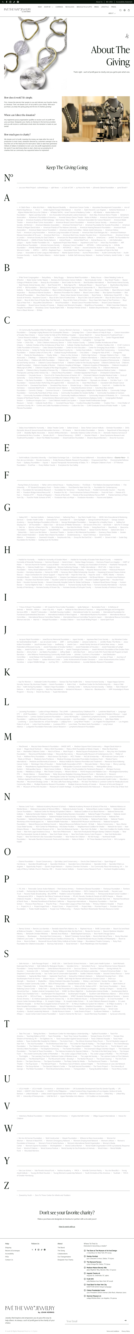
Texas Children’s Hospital (100, 1039)
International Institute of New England (62, 615)
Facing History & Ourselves (28, 485)
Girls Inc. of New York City (38, 527)
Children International (89, 358)
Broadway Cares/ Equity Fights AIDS (49, 308)
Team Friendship (54, 1036)
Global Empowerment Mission (74, 530)
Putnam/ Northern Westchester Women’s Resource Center (96, 909)
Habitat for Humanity (27, 560)
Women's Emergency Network (58, 1141)
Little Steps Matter (112, 719)
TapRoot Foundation (99, 1034)
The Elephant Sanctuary (50, 1049)
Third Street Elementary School (58, 1069)
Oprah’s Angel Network (53, 867)
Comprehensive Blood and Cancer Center (58, 398)
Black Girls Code (85, 290)
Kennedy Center (74, 687)
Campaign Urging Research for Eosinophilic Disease (49, 332)
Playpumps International (76, 901)
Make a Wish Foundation (54, 749)
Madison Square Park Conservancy (88, 746)
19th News (55, 188)
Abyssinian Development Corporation (106, 207)
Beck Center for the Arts (71, 283)
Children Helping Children (67, 358)
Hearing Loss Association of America (93, 565)
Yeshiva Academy (64, 1171)
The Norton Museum (85, 1059)
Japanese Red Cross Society (97, 639)
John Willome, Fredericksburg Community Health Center (49, 655)
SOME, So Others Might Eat (72, 991)
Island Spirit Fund (107, 620)
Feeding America (72, 485)
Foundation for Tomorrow (65, 490)
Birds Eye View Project (48, 288)
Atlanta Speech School (70, 253)
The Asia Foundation (35, 1044)
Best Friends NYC (54, 285)
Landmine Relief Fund (107, 712)
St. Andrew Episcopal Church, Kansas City (48, 999)
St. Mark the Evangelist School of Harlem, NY (51, 1004)
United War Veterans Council (90, 1094)
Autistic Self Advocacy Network (80, 255)
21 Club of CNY (67, 188)
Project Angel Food (41, 906)
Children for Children (47, 358)
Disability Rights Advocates (34, 433)
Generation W (65, 520)
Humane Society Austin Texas (79, 585)
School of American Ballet (110, 971)
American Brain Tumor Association (39, 222)
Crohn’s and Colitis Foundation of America (53, 406)
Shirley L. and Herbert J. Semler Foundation (99, 981)
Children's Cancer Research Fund (51, 363)
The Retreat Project (48, 1064)
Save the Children (97, 969)
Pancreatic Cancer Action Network (41, 889)
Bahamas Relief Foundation (77, 277)
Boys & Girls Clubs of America (74, 300)
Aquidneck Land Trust (89, 243)
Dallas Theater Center (55, 428)
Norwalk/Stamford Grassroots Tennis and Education (49, 839)
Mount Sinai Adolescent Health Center (59, 779)
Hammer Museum (52, 562)
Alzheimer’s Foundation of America (42, 217)
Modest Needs (44, 774)
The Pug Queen (32, 1064)
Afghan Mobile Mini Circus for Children (32, 212)
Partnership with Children (71, 891)
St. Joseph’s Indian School (73, 1001)
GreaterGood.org (73, 535)
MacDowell (23, 746)
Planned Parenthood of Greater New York (94, 899)
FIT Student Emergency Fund (39, 487)
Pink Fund (52, 899)
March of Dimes (54, 751)
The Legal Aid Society (89, 1056)
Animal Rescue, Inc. (98, 240)
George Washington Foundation (73, 522)
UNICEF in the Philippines (57, 1091)
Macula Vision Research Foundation (45, 746)
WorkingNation (56, 1146)
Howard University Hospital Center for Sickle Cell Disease (68, 582)
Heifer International (88, 567)
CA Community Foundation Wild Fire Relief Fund (37, 330)
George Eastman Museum (98, 520)
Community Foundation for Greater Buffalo (77, 393)
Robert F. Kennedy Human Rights (77, 936)
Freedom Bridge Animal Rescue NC (37, 492)
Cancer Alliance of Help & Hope (98, 332)
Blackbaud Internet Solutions (40, 293)
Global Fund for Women (98, 530)
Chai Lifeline (84, 353)
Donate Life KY (48, 435)
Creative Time (109, 403)
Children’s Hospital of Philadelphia (96, 365)
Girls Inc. (22, 527)
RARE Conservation (102, 929)
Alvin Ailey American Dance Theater (103, 215)
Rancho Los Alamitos (41, 929)
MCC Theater (76, 757)
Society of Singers (107, 989)
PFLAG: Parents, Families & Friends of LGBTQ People (93, 896)
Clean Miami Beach (89, 383)
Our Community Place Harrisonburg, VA (106, 867)
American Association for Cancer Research (94, 220)
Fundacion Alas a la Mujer (64, 497)
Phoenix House (40, 899)
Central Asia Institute (84, 350)
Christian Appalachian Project (85, 373)
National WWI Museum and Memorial (85, 822)
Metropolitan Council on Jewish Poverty (78, 767)
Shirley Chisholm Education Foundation (64, 981)
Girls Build (107, 525)
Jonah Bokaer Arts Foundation (40, 657)
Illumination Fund (98, 607)
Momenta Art (101, 774)
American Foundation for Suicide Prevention (102, 225)
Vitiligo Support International (104, 1116)
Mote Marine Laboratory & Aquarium (108, 777)
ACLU (37, 210)
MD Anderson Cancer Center (113, 757)
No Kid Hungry (93, 837)
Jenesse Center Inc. (89, 642)
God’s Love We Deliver (38, 532)
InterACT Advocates (39, 612)
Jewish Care (71, 644)
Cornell (29, 403)
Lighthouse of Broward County (41, 719)
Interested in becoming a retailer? (95, 1246)
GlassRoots (112, 527)
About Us (99, 2)
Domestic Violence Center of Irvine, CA (85, 433)
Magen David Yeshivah (32, 749)
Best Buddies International (94, 283)
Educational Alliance (105, 458)
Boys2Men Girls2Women (42, 303)
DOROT (78, 435)
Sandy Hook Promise (36, 969)
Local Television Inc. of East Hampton (43, 722)
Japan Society (77, 639)
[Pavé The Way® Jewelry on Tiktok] (14, 2)
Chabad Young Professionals (65, 353)
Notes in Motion (78, 839)
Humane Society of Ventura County (108, 587)
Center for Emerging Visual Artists (102, 348)
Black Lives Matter (102, 290)
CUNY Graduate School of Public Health (102, 406)
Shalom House (49, 979)
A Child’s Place (24, 207)
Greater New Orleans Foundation (51, 535)
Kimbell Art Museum (74, 689)
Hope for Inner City (78, 575)
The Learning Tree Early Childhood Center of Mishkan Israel (54, 1056)
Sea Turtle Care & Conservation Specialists (60, 974)
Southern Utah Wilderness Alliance (102, 994)
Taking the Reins (39, 1034)
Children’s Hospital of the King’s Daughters (51, 368)
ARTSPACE (67, 248)
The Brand (61, 1247)
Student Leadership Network (38, 1011)
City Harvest (86, 378)
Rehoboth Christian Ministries (37, 934)
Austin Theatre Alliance (42, 255)
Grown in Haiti (110, 537)
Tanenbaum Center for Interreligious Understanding (68, 1034)
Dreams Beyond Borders (96, 438)
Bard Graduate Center (93, 280)
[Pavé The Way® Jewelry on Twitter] (3, 2)
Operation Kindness (57, 864)
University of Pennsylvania (33, 1096)
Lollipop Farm (66, 722)
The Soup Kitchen (32, 1066)
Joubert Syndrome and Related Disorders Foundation (76, 657)
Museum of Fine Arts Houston (34, 787)
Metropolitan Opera (33, 769)
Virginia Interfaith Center (80, 1116)
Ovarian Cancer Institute (64, 869)
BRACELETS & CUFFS (84, 7)
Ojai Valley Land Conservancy (66, 861)
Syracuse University (118, 1014)
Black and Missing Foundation (37, 290)
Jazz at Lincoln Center (48, 642)
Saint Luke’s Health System (100, 964)
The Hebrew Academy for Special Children (71, 1051)
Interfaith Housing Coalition (60, 612)
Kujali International (60, 692)
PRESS (113, 7)
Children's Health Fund (80, 360)
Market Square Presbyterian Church (90, 751)
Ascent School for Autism (92, 248)
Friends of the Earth (62, 495)
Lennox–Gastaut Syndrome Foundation (46, 717)
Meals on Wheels (24, 759)
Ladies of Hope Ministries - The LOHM (53, 712)
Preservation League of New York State (75, 904)
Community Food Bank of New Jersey (43, 393)
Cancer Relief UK (85, 335)
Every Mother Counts (47, 465)
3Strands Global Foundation (103, 188)
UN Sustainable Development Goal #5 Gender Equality (94, 1089)
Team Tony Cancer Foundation (75, 1036)
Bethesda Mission (85, 285)
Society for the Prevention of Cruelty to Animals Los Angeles (73, 989)
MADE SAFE (66, 746)
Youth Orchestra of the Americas (97, 1173)
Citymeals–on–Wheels (98, 380)
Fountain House (84, 490)
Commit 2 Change (36, 390)
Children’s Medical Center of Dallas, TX (85, 368)
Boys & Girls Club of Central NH (90, 298)
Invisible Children (67, 620)
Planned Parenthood (68, 899)
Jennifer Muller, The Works (110, 642)
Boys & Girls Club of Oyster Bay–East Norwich (42, 300)
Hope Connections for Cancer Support (40, 575)
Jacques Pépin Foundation (29, 639)
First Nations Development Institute (106, 485)
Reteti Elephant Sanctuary (81, 934)
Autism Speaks (59, 255)
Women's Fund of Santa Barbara (51, 1143)
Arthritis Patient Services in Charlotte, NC (44, 248)
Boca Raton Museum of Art (47, 295)
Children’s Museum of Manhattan (73, 370)
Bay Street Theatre (112, 280)
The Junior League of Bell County (74, 1054)
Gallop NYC (23, 517)
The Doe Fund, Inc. (101, 1046)
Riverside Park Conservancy (51, 936)
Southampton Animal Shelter (97, 991)
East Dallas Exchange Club (59, 458)
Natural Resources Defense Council (42, 824)
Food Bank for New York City (80, 487)
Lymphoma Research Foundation (82, 727)
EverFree (31, 465)
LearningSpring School (85, 714)
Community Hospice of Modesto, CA (103, 395)
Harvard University (68, 565)
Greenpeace (30, 537)
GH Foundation (35, 525)
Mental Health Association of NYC (69, 764)
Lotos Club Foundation (41, 724)
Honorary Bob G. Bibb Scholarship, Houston (78, 572)
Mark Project (68, 751)
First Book (86, 485)
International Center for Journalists (86, 612)
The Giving (61, 1250)
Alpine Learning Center (37, 215)
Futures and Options (104, 497)
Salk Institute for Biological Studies (50, 966)
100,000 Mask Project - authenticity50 (33, 188)
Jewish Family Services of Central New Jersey (97, 644)
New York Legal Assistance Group (37, 832)
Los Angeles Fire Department (104, 722)
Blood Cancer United (91, 293)
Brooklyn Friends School (76, 308)
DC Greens (67, 430)
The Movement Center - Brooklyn (61, 1059)
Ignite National (83, 607)
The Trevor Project (100, 1066)
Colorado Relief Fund (36, 388)
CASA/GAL (29, 343)
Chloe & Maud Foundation (62, 373)
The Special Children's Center (54, 1066)
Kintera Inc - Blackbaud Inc (95, 689)
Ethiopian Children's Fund (101, 463)
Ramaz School (24, 929)
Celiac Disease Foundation (53, 348)
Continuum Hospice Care (36, 400)
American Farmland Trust (72, 225)
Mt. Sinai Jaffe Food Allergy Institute (65, 782)
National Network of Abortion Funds (92, 817)
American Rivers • (107, 235)
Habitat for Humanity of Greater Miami (52, 560)
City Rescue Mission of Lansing (58, 380)
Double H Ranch (91, 435)
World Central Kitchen (73, 1146)
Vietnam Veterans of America (56, 1116)
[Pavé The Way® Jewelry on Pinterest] (18, 2)
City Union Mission (80, 380)
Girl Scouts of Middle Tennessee (68, 525)
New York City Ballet (89, 829)
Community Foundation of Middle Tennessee (41, 395)
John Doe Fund (79, 652)
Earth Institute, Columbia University (32, 458)
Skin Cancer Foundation (109, 986)
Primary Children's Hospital (103, 904)
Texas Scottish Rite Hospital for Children (41, 1041)
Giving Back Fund (98, 527)
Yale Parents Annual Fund (44, 1171)
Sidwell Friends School (76, 984)
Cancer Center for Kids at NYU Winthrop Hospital (57, 335)
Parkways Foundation (111, 889)
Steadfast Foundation (94, 1006)
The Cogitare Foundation (80, 1046)
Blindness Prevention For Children (67, 293)
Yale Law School (25, 1171)
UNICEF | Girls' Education (34, 1091)
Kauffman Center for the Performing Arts (95, 684)
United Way (108, 1094)
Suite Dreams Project (82, 1011)
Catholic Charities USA (105, 345)
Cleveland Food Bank (38, 385)
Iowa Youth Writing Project (87, 620)
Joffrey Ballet (65, 652)
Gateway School (53, 517)
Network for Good (115, 827)
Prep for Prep (51, 904)
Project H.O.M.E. (72, 906)
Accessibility (9, 1254)
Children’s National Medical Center (103, 370)
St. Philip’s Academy (114, 1004)
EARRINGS (59, 7)
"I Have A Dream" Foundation (30, 607)
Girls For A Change (121, 525)
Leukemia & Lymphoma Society (93, 717)
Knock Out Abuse (43, 692)
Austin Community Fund (111, 253)
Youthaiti (116, 1173)
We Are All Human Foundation (30, 1138)
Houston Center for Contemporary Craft (67, 580)
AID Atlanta (98, 212)
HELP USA (102, 567)
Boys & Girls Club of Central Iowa (62, 298)
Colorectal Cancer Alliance (57, 388)
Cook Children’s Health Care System (62, 400)
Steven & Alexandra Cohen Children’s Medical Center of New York (51, 1009)
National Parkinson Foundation (40, 819)
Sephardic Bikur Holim (37, 976)
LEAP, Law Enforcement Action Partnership (56, 714)
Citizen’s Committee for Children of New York (62, 378)
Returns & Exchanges (12, 1250)
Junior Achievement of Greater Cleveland (79, 660)
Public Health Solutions (38, 909)
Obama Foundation (26, 861)
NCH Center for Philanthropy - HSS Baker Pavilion (55, 827)
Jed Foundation (73, 642)
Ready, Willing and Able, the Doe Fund (67, 931)
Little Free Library (95, 719)
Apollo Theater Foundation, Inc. (38, 243)
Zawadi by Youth (25, 1195)
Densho (101, 430)
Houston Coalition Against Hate (97, 580)
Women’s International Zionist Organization (83, 1143)
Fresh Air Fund (107, 492)
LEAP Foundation (30, 714)
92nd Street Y (122, 188)
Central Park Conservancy (105, 350)
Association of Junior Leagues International (42, 253)
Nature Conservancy (105, 824)
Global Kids (22, 532)
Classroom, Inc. (73, 383)
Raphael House (86, 929)
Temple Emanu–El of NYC (100, 1036)
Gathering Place (69, 517)
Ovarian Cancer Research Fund (89, 869)
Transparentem (79, 1069)
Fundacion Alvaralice (86, 497)
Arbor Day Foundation (109, 243)
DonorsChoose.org (65, 435)
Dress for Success (117, 438)
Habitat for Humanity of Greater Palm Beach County (91, 560)
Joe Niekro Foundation (48, 652)
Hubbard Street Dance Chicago (105, 582)
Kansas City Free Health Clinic (71, 682)
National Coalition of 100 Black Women (89, 812)
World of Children (30, 1148)
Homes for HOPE (51, 572)
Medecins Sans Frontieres (44, 759)
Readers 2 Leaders (42, 931)
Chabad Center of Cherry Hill (40, 353)
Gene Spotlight (79, 520)
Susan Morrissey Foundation (96, 1014)
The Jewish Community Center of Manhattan (41, 1054)
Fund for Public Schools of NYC (39, 497)
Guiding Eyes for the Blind (48, 540)
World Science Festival (49, 1148)
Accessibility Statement (124, 2)
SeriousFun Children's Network (80, 976)
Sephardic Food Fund (58, 976)
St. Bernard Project (97, 999)
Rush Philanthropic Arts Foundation (93, 944)
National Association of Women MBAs (45, 809)
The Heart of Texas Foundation (40, 1051)
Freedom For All (60, 492)
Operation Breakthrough (37, 864)
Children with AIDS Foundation (43, 360)
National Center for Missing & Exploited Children (53, 812)
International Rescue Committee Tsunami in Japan (82, 617)
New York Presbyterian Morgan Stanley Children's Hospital (96, 832)
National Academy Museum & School (51, 806)
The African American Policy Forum (89, 1041)
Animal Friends (65, 240)
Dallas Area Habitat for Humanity (31, 428)
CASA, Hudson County (76, 343)
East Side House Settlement (83, 458)
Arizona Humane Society (50, 245)
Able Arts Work (38, 207)
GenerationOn (51, 520)
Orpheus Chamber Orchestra (77, 867)
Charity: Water (52, 355)
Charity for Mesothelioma (34, 355)
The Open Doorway (33, 1061)
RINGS (96, 7)
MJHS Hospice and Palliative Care (93, 772)
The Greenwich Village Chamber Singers (99, 1049)
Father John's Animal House (52, 485)
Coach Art (106, 385)
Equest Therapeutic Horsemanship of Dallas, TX (69, 463)
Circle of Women (35, 378)
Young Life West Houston (40, 1173)
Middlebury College (33, 772)
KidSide (109, 687)
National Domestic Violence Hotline (39, 814)
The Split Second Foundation (79, 1066)
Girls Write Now (57, 527)
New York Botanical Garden (67, 829)
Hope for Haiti (63, 575)
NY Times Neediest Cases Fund (99, 839)
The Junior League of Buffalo (101, 1054)
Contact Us (9, 1260)
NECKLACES (69, 7)
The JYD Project (122, 1054)
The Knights (23, 1056)
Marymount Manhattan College (41, 754)
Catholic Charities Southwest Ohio (80, 345)
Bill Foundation (31, 288)
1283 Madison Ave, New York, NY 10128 (100, 1281)
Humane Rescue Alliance (55, 585)
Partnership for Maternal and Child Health (42, 891)
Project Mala (86, 906)
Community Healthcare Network (73, 395)
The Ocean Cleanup (104, 1059)
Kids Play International (54, 689)
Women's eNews (107, 1141)
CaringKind (87, 340)
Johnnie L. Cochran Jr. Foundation (87, 655)
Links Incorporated (63, 719)
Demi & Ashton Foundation (84, 430)
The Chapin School (104, 1044)
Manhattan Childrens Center (34, 751)
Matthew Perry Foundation (34, 757)
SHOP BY (47, 7)
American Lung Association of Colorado (63, 233)
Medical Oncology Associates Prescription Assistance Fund (80, 759)
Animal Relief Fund (81, 240)
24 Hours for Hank (83, 188)
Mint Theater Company (53, 772)
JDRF (62, 642)
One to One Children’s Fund (91, 861)
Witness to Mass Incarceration (91, 1138)
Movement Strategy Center (37, 782)
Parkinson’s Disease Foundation (88, 889)
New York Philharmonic (62, 832)
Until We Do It (52, 1096)
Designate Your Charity (65, 1260)
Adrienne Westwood (117, 210)
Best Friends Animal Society (118, 283)
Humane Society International (105, 585)
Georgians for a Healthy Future (101, 522)
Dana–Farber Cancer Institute (92, 428)
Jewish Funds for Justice (34, 649)
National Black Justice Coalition (98, 809)
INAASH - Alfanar (33, 610)
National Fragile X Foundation (99, 814)
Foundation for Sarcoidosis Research (37, 490)
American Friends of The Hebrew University (60, 228)
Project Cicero (57, 906)
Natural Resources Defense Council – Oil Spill (76, 824)
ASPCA (36, 250)
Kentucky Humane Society (93, 687)
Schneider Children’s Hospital (52, 971)
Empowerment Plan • (100, 460)
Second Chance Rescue (112, 974)
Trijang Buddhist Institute (98, 1069)
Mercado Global (91, 764)
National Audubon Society (73, 809)
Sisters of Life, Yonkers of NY (85, 986)
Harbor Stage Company (84, 562)
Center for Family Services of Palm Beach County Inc (52, 350)
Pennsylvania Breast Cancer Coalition (112, 894)
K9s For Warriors (25, 682)
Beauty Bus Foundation (50, 283)
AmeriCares (101, 238)
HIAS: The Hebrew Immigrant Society (69, 570)
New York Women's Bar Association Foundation (44, 837)
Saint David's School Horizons (74, 964)
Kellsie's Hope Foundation (54, 687)
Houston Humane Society (33, 582)
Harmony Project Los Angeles (108, 562)
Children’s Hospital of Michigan (69, 365)
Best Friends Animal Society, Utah (32, 285)
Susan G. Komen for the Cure (70, 1014)
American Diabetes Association (47, 225)
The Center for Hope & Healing (81, 1044)
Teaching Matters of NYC (35, 1036)
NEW (40, 7)
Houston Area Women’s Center (37, 580)
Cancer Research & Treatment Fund (108, 335)
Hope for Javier (94, 575)
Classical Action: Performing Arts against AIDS (46, 383)
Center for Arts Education (76, 348)
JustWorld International (71, 662)
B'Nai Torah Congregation (29, 277)
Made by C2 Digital (30, 1331)
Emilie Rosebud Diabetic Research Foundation (70, 460)
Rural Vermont (71, 944)
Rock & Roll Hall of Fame (102, 936)
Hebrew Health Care (35, 567)
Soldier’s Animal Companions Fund (45, 991)
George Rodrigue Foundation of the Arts (43, 522)
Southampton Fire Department (53, 994)
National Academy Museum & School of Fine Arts (88, 806)
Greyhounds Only (64, 537)
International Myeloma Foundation (93, 615)
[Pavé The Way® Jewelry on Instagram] (10, 2)
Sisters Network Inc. (63, 986)
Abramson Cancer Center (79, 207)
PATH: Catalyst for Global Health (96, 891)
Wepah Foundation (69, 1138)
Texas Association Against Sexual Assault (72, 1039)
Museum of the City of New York (115, 787)
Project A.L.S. (26, 906)
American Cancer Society (97, 222)
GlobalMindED (54, 530)
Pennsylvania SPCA (25, 896)
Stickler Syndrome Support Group (92, 1009)
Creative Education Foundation (88, 403)
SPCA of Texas (36, 996)
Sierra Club (92, 984)
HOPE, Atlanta (108, 575)
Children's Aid (63, 360)
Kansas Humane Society (94, 682)
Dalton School (72, 428)
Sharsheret (31, 981)
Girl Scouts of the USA (92, 525)
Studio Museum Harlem (61, 1011)
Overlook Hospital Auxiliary (114, 869)
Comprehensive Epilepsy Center (90, 398)
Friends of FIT (28, 495)
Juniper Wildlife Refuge (36, 662)
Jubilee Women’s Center (51, 660)
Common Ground (52, 390)
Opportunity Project (34, 867)
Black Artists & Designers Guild (64, 290)
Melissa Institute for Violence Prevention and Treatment (80, 762)
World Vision (103, 1148)
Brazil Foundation (62, 303)
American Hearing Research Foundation (95, 228)
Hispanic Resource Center (97, 570)
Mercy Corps (105, 764)
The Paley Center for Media (74, 1061)
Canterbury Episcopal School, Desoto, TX (87, 338)
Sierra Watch (105, 984)
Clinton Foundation (91, 385)
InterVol (36, 620)
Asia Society (110, 248)
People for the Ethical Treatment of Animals (53, 896)
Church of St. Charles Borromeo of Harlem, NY (62, 375)
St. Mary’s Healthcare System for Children (88, 1004)
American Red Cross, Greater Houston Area (79, 235)
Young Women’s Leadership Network (67, 1173)
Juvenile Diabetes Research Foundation (98, 662)
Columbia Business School (81, 388)
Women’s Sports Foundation (36, 1146)
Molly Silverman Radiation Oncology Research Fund (73, 774)
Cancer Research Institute (28, 338)
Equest (45, 463)
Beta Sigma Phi (70, 285)
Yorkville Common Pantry (92, 1171)
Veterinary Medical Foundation (30, 1116)
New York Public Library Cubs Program (86, 834)
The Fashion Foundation (72, 1049)
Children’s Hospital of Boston (44, 365)
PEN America (89, 894)
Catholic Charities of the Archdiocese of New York (45, 345)
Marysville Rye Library (64, 754)
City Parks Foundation (34, 380)
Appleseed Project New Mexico (65, 243)
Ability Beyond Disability (57, 207)
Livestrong (22, 722)
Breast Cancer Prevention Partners (85, 303)
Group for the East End (82, 537)
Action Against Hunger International (57, 210)
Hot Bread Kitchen (97, 577)
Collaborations (63, 1254)
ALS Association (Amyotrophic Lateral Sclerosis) (67, 215)
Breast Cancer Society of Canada (41, 305)
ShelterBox (42, 981)
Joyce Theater (33, 660)
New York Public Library (59, 834)
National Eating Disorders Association (70, 814)
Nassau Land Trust (26, 806)
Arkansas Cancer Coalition (73, 245)
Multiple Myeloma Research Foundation (49, 784)
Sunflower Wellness (101, 1011)
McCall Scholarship (91, 757)
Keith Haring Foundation (32, 687)
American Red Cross (52, 235)
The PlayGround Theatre (97, 1061)
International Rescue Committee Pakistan (44, 617)
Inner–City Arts (48, 610)
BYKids (39, 310)
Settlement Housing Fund (106, 976)
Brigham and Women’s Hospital (69, 305)
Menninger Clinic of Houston (42, 764)
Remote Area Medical (59, 934)
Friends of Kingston (44, 495)
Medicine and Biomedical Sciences (43, 762)
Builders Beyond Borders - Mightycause (104, 308)
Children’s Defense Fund (110, 363)
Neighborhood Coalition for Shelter (91, 827)
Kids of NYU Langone (34, 689)
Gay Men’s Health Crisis (87, 517)
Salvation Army (73, 966)
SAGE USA (56, 964)
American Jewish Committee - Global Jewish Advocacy (80, 230)
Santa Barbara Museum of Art (59, 969)
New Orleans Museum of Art (43, 829)
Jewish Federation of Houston (87, 647)
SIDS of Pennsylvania (56, 984)
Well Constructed (52, 1138)
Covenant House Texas (65, 403)
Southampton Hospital (77, 994)
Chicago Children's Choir (109, 355)
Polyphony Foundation (98, 901)
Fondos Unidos (59, 487)
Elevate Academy (43, 460)
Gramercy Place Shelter (108, 532)
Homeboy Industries (34, 572)
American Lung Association (34, 233)
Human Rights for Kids (33, 585)
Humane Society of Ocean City (48, 587)
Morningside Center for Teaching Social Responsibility (70, 777)
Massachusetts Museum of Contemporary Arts (94, 754)
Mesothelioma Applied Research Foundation (43, 767)
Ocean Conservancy (44, 861)
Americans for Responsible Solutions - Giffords (75, 238)
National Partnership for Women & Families (71, 819)
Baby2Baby (46, 277)
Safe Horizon (24, 964)
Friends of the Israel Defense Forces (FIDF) (89, 495)
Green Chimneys (89, 535)
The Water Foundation (34, 1069)
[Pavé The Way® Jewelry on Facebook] (6, 2)
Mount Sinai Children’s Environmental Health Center (97, 779)
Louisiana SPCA (59, 724)
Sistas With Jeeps (46, 986)
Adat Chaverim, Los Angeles (95, 210)
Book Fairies (96, 295)
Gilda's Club (48, 525)
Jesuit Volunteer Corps (43, 644)
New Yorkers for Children (75, 837)
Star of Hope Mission (48, 1006)
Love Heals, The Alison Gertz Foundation (84, 724)
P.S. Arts (22, 889)
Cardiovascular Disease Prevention (66, 340)
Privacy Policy (126, 1331)
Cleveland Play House (58, 385)
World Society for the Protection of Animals (78, 1148)
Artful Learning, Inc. (103, 245)
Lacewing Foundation (27, 712)
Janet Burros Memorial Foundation (56, 639)
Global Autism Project (37, 530)
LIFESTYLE (105, 7)
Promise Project (101, 906)
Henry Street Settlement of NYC (40, 570)
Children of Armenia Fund (110, 358)
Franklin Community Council (104, 490)
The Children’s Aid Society (39, 1046)
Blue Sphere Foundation (112, 293)
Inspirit (59, 610)
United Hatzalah (32, 1094)
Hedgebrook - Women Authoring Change (62, 567)
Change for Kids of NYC (101, 353)
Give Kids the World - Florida (78, 527)
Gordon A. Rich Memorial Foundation (81, 532)
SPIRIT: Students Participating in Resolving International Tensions (95, 996)
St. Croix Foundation (115, 999)
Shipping (8, 1247)
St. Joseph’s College (53, 1001)
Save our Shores (80, 969)
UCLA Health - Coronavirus (42, 1089)
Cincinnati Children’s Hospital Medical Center (100, 375)
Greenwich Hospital (46, 537)
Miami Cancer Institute (52, 769)
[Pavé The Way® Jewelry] (17, 10)
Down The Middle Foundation (48, 438)
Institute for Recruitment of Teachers (79, 610)
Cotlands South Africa (44, 403)
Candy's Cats (45, 338)
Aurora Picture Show (91, 253)
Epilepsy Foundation (32, 463)
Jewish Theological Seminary (77, 649)
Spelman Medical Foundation (56, 996)
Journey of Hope (106, 657)
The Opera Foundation (52, 1061)
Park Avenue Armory (65, 889)
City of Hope (99, 378)
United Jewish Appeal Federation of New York (58, 1094)
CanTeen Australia (61, 338)
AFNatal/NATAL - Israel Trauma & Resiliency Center (70, 212)
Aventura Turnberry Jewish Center (109, 255)
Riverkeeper (32, 936)
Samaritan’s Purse (88, 966)
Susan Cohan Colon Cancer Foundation (41, 1014)
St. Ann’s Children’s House (77, 999)
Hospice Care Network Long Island (73, 577)
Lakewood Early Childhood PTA (82, 712)
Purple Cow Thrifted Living (60, 909)
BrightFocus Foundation (94, 305)
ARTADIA (90, 245)
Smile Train (42, 989)
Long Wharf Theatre (82, 722)
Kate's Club (71, 684)
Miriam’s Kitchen (71, 772)
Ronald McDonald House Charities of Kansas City (55, 939)
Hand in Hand (67, 562)
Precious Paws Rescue (34, 904)
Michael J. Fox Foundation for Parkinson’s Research (83, 769)
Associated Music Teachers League (77, 250)
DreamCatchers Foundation (73, 438)
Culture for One (78, 406)
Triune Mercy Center (119, 1069)
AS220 (77, 248)
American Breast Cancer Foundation (70, 222)
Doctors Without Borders (58, 433)
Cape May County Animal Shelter (36, 340)
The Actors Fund (66, 1041)
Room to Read (29, 941)
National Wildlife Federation (57, 822)
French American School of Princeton (84, 492)
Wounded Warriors (31, 1151)
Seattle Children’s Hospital (90, 974)
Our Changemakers (64, 1257)
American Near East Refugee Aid (94, 233)
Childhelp (32, 358)
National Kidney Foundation (35, 817)
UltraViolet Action (63, 1089)
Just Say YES (54, 662)
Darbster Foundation (114, 428)
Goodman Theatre (57, 532)
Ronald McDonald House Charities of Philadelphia (96, 939)
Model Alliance (29, 774)
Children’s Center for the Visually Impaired (83, 363)
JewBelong (59, 644)
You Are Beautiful (112, 1171)
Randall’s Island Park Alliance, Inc (64, 929)
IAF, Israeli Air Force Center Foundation (60, 607)
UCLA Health (24, 1089)
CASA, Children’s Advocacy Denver (50, 343)
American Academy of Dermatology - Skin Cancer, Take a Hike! (50, 220)
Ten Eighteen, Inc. (46, 1039)
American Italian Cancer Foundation (42, 230)
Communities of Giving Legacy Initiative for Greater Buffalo (84, 390)
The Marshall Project (37, 1059)
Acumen (77, 210)
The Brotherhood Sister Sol (56, 1044)
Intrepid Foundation (49, 620)
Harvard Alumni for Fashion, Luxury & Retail (42, 565)
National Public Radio (99, 819)
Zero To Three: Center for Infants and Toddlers (52, 1195)
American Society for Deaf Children (40, 238)
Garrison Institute (37, 517)
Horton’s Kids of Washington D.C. (44, 577)
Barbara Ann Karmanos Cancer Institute (66, 280)
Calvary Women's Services (69, 330)
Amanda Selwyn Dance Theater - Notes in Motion (78, 217)
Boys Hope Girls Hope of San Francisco (104, 300)
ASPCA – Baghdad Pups (51, 250)
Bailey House (96, 277)
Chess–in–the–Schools (69, 355)
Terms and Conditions (113, 1331)
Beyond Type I (101, 285)
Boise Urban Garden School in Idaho (75, 295)
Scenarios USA (32, 971)
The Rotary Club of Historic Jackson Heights (76, 1064)
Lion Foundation (79, 719)
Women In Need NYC (34, 1141)
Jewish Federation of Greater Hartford (57, 647)
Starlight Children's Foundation (70, 1006)
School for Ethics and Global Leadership (82, 971)
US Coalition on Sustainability (97, 1096)
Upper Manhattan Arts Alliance (72, 1096)
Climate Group (75, 385)
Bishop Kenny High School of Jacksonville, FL (77, 288)
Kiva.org (30, 692)
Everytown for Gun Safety (68, 465)
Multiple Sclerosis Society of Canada (82, 784)
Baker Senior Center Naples (37, 280)
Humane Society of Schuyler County (77, 587)
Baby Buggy (59, 277)
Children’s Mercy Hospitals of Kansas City (42, 370)
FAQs (7, 1257)
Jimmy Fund (31, 652)
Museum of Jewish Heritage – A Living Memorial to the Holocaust (75, 787)
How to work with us (67, 1227)
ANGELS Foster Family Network (43, 240)
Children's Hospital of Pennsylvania (105, 360)
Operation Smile (100, 864)
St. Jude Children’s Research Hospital (101, 1001)
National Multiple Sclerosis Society (62, 817)
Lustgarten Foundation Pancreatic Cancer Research (46, 727)
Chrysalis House (35, 375)
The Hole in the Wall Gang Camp (103, 1051)
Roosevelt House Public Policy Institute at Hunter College (60, 941)
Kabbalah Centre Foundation (45, 682)
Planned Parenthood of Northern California (47, 901)
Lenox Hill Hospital (71, 717)
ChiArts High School (89, 355)
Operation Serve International (79, 864)
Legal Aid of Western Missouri (108, 714)
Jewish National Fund (55, 649)
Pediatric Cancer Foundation (70, 894)
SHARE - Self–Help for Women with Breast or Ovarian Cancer (81, 979)
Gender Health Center (35, 520)
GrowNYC (98, 537)
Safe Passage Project (40, 964)
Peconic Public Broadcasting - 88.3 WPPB (40, 894)
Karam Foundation (56, 684)
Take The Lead (24, 1034)
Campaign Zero (78, 332)
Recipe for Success (92, 931)
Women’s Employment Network (85, 1141)
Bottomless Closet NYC (113, 295)
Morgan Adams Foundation (36, 777)
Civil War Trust (115, 380)
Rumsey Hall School (55, 944)
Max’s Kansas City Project (57, 757)
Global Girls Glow (117, 530)
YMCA (76, 1171)
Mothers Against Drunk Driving (30, 779)
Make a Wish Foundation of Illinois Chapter (83, 749)
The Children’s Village (60, 1046)
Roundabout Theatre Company (98, 941)
